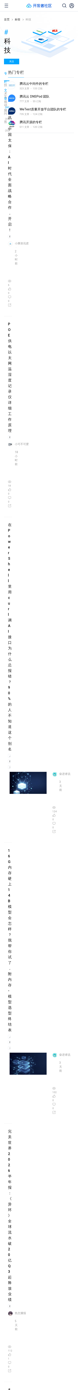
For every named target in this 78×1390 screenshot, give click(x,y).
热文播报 (20, 1313)
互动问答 (6, 99)
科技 (9, 236)
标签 (17, 19)
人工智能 (9, 755)
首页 (7, 19)
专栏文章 (6, 76)
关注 (11, 61)
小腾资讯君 (22, 243)
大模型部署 (9, 767)
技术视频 (6, 88)
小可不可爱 (22, 444)
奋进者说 (64, 773)
